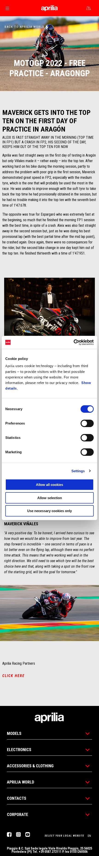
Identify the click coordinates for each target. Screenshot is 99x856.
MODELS (14, 733)
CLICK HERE (13, 675)
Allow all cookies (49, 485)
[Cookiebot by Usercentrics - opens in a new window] (73, 342)
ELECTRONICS (19, 749)
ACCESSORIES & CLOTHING (30, 765)
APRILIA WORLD (20, 782)
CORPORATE (17, 814)
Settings (78, 471)
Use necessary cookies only (49, 511)
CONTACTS (16, 798)
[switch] (87, 423)
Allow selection (49, 498)
